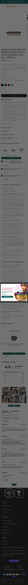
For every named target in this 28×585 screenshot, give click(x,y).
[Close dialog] (26, 284)
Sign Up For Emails (7, 296)
